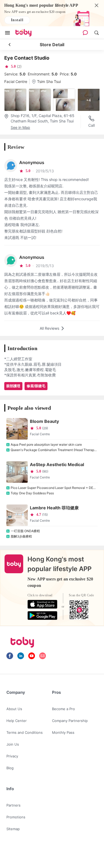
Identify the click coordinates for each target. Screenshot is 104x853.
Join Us (12, 744)
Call (91, 125)
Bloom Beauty (44, 421)
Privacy (12, 756)
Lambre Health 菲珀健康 (54, 507)
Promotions (15, 817)
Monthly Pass (63, 732)
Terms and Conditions (24, 732)
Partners (13, 805)
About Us (14, 709)
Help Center (16, 720)
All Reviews (49, 328)
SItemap (13, 829)
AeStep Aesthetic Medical (57, 464)
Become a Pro (63, 709)
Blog (10, 768)
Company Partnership (70, 720)
